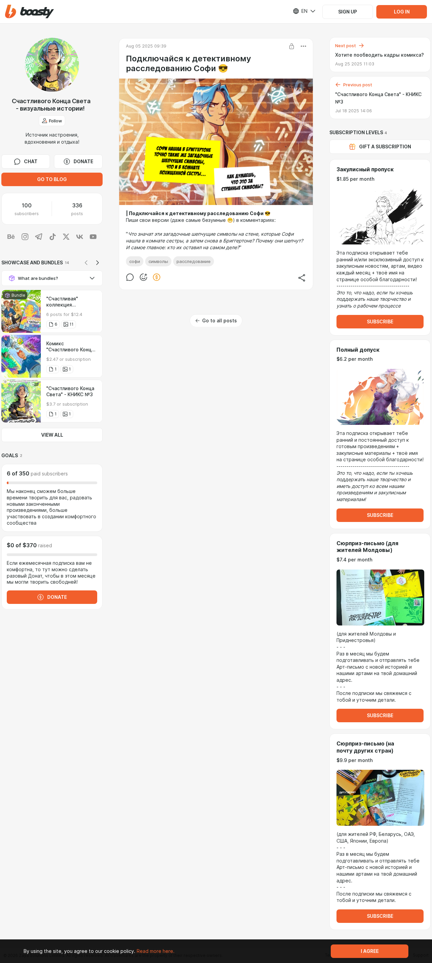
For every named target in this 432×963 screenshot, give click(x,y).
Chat (30, 161)
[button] (29, 12)
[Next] (97, 262)
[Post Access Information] (291, 46)
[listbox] (300, 11)
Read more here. (155, 951)
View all (52, 435)
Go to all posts (219, 320)
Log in (402, 11)
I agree (370, 951)
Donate (83, 161)
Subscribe (380, 321)
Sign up (347, 11)
